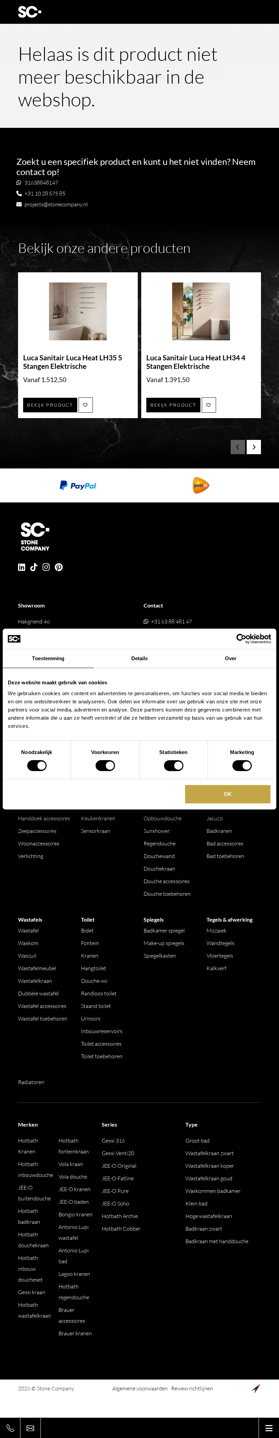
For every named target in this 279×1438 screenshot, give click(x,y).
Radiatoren (31, 1082)
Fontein (90, 943)
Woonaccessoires (38, 843)
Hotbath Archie (120, 1216)
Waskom (28, 943)
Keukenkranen (98, 818)
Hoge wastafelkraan (208, 1216)
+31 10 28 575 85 (44, 193)
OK (228, 794)
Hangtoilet (93, 968)
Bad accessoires (225, 843)
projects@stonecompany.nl (56, 204)
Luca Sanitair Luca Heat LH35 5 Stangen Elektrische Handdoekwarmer (72, 366)
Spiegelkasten (160, 955)
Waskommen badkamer (213, 1190)
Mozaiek (217, 930)
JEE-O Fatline (118, 1178)
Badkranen (219, 830)
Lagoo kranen (74, 1273)
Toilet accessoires (101, 1043)
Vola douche (73, 1176)
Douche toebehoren (167, 893)
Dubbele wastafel (38, 993)
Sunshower (157, 830)
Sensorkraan (95, 830)
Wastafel (28, 930)
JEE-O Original (119, 1165)
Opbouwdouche (163, 818)
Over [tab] (230, 658)
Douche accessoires (167, 881)
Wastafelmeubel (37, 968)
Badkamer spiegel (164, 930)
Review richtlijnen (192, 1388)
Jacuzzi (215, 818)
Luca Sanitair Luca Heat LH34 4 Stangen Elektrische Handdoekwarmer (195, 366)
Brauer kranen (75, 1333)
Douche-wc (94, 980)
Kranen (89, 955)
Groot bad (197, 1140)
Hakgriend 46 (58, 627)
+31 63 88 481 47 (171, 621)
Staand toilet (96, 1006)
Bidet (87, 930)
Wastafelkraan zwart (209, 1153)
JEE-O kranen (75, 1189)
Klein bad (196, 1203)
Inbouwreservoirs (101, 1031)
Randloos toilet (99, 993)
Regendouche (160, 843)
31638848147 (41, 182)
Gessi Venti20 (118, 1153)
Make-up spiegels (164, 943)
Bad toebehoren (225, 856)
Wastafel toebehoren (42, 1018)
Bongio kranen (76, 1214)
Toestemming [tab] (48, 658)
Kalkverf (216, 968)
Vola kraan (71, 1164)
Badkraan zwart (203, 1228)
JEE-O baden (74, 1201)
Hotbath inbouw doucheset (30, 1268)
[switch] (105, 765)
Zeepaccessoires (37, 830)
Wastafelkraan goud (208, 1178)
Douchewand (159, 856)
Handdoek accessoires (44, 818)
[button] (254, 447)
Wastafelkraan (35, 980)
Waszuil (27, 955)
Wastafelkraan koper (209, 1165)
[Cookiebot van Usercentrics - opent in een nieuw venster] (241, 639)
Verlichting (30, 856)
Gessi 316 (113, 1140)
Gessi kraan (31, 1292)
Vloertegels (220, 955)
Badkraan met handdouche (216, 1241)
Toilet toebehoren (101, 1056)
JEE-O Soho (115, 1203)
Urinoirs (90, 1018)
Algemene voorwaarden (140, 1388)
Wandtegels (220, 943)
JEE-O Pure (115, 1190)
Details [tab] (139, 658)
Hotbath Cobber (121, 1228)
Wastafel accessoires (42, 1006)
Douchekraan (159, 868)
